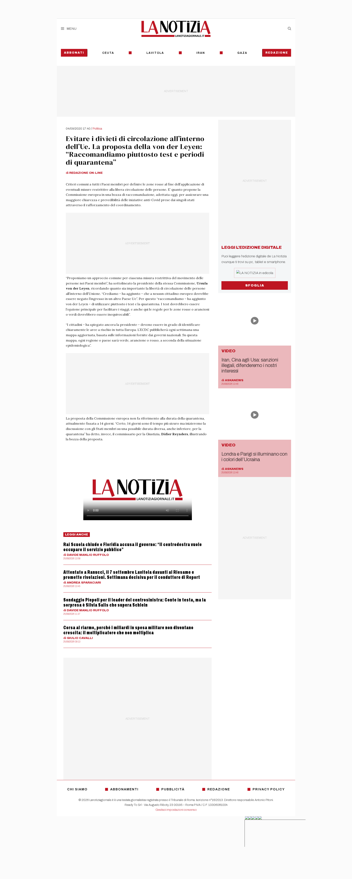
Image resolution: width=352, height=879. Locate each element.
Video (228, 351)
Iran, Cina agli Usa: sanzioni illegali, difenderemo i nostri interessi (249, 365)
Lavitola (155, 52)
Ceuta (108, 52)
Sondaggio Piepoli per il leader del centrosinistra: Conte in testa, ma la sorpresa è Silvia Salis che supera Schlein (134, 602)
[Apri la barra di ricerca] (289, 29)
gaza (242, 52)
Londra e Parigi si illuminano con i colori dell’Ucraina (254, 456)
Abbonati (74, 52)
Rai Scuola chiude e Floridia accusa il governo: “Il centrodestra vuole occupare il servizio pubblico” (132, 547)
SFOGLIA (254, 285)
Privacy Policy (269, 789)
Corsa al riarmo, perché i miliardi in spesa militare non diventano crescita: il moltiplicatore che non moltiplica (128, 630)
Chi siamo (77, 789)
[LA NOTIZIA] (175, 29)
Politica (97, 128)
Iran (200, 52)
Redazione (276, 52)
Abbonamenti (124, 789)
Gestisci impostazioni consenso (176, 809)
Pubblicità (173, 789)
